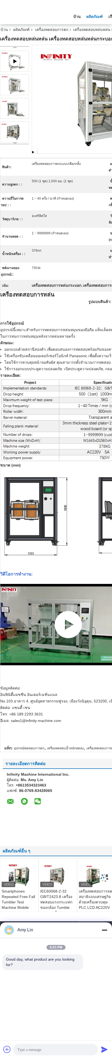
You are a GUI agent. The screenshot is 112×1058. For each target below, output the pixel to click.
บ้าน (77, 16)
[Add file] (7, 1049)
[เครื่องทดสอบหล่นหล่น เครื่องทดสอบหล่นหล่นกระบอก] (14, 84)
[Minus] (104, 930)
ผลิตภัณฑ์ (94, 16)
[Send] (104, 1049)
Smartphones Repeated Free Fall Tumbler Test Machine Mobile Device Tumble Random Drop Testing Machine (18, 907)
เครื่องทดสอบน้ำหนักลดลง (65, 748)
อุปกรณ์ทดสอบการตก (29, 748)
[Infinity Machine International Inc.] (30, 16)
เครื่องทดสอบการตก (51, 29)
